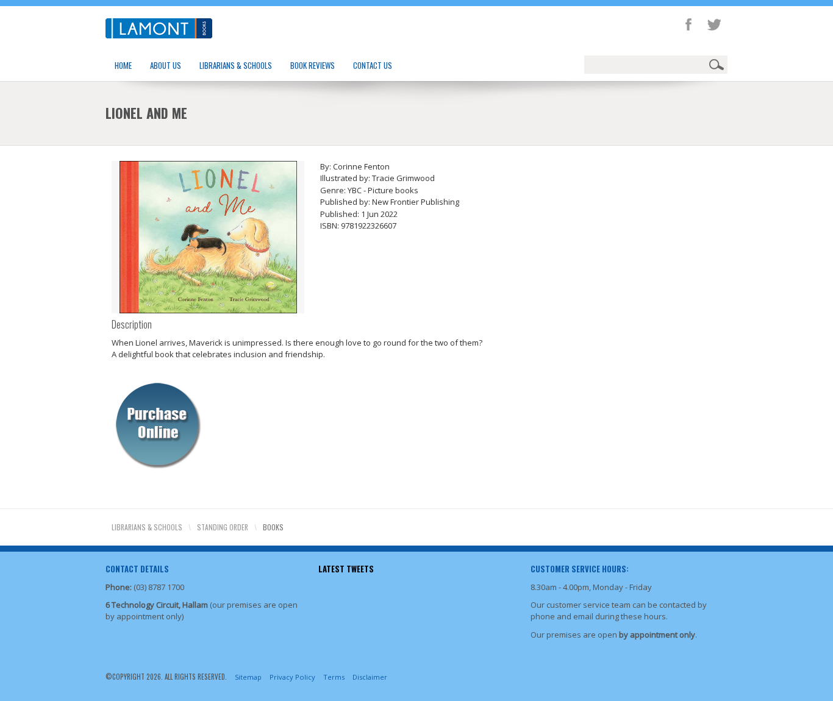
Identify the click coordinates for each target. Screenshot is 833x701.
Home (123, 65)
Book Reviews (312, 65)
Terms (334, 676)
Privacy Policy (292, 676)
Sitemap (248, 676)
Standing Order (222, 527)
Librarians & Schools (235, 65)
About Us (165, 65)
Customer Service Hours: (580, 569)
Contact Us (372, 65)
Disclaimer (369, 676)
